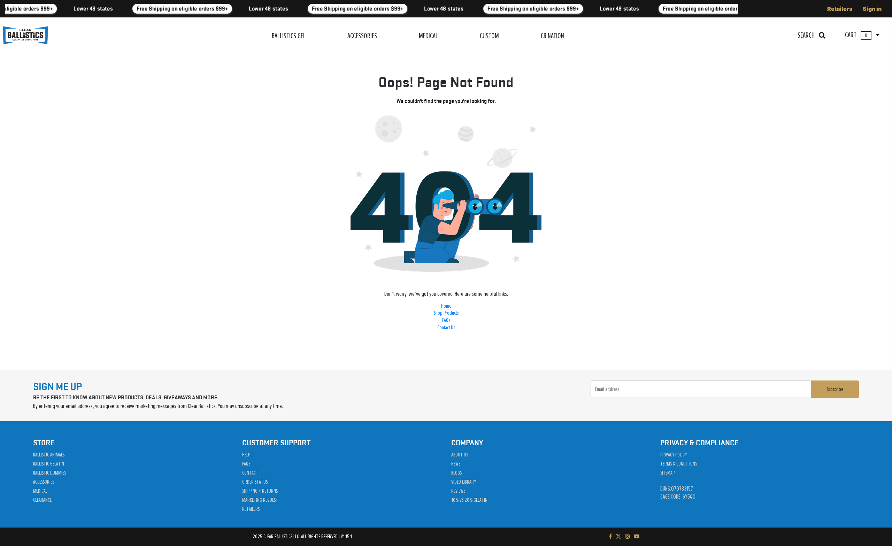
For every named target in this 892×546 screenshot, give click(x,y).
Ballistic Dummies (49, 473)
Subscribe (834, 389)
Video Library (463, 482)
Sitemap (667, 473)
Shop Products (446, 313)
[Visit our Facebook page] (610, 536)
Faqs (246, 464)
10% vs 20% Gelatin (469, 500)
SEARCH (807, 35)
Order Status (255, 482)
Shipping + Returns (260, 491)
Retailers (839, 8)
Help (246, 454)
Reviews (458, 491)
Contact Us (446, 327)
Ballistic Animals (48, 454)
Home (446, 306)
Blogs (456, 473)
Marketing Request (260, 500)
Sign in (872, 8)
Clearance (42, 500)
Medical (40, 491)
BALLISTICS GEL (289, 36)
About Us (459, 454)
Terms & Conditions (678, 464)
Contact (250, 473)
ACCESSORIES (362, 36)
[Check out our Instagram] (627, 536)
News (455, 464)
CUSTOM (489, 36)
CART (856, 35)
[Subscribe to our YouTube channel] (636, 536)
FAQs (446, 320)
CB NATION (552, 36)
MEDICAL (428, 36)
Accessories (43, 482)
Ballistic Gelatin (48, 464)
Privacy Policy (673, 454)
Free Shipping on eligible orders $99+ (179, 8)
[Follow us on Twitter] (618, 536)
